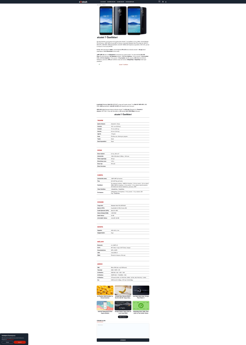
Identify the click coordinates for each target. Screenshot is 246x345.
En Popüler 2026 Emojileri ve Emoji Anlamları (105, 297)
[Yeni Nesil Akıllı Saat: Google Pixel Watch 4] (141, 290)
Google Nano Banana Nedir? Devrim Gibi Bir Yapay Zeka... (123, 297)
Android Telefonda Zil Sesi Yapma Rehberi (105, 312)
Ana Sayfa (99, 4)
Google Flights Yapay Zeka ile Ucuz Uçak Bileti (123, 312)
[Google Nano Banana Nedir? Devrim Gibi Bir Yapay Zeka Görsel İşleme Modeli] (123, 290)
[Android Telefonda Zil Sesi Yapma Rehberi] (105, 305)
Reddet (7, 342)
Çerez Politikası (10, 339)
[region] (14, 339)
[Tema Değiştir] (159, 1)
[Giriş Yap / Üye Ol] (165, 1)
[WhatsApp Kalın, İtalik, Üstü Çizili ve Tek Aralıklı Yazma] (141, 305)
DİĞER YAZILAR (122, 316)
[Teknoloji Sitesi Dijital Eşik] (83, 2)
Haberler (104, 4)
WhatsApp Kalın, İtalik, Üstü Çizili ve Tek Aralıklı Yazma (141, 312)
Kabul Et (19, 342)
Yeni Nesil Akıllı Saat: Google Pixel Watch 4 (141, 297)
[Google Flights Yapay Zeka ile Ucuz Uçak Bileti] (123, 305)
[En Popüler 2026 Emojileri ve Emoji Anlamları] (105, 290)
